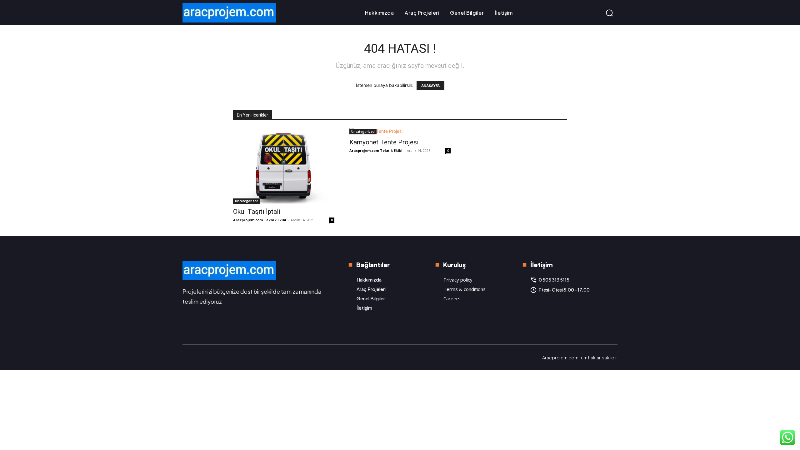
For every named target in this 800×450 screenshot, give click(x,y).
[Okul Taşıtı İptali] (283, 166)
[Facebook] (187, 357)
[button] (609, 13)
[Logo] (229, 12)
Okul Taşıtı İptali (257, 211)
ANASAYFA (430, 85)
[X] (214, 357)
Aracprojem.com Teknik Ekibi (259, 220)
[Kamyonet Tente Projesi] (400, 131)
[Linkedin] (201, 357)
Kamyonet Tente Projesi (384, 142)
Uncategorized (246, 201)
